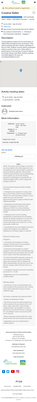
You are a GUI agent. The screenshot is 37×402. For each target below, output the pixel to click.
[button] (34, 13)
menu (2, 2)
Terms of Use (30, 390)
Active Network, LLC (10, 397)
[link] (6, 26)
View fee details (6, 150)
